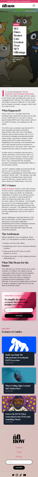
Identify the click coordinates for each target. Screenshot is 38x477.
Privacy (19, 457)
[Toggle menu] (34, 5)
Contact (19, 448)
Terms (19, 452)
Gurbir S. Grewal (8, 189)
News (16, 25)
